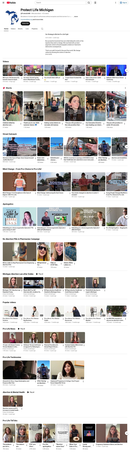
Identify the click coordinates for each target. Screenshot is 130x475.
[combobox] (60, 3)
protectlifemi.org (27, 19)
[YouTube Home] (11, 2)
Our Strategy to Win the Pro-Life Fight (56, 34)
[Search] (89, 3)
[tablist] (65, 29)
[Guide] (3, 3)
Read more (48, 54)
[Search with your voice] (95, 3)
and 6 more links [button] (38, 19)
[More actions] (22, 78)
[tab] (6, 29)
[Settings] (115, 3)
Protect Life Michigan (8, 294)
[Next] (127, 70)
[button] (48, 54)
